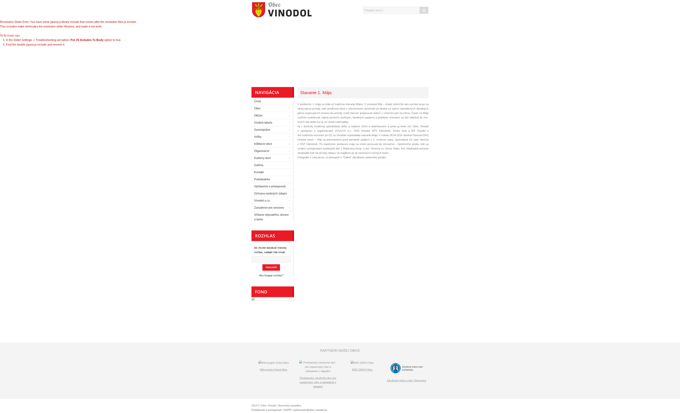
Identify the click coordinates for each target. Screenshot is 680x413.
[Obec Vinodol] (284, 10)
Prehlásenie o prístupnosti (266, 409)
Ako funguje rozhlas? (271, 275)
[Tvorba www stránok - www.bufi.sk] (412, 406)
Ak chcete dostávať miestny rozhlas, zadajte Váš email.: (270, 250)
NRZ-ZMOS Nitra (362, 369)
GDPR (287, 409)
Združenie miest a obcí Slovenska (406, 380)
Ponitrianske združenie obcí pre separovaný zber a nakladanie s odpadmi (317, 382)
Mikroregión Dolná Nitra (273, 369)
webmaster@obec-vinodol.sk (310, 409)
